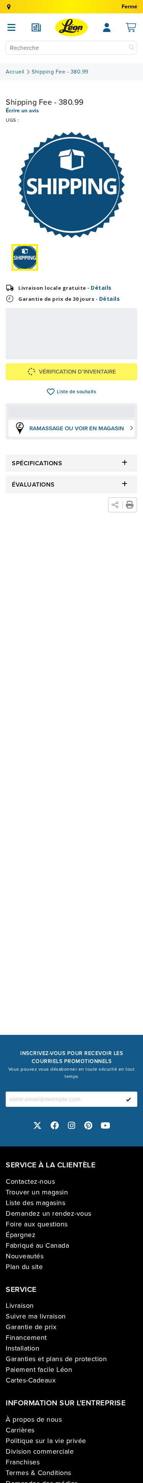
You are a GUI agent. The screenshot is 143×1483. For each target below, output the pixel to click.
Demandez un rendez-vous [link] (49, 1213)
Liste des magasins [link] (35, 1203)
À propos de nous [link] (34, 1419)
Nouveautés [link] (24, 1256)
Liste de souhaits (51, 391)
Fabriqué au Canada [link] (37, 1245)
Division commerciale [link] (40, 1451)
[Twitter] (37, 1125)
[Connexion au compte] (106, 27)
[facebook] (54, 1125)
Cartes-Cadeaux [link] (31, 1380)
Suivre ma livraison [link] (36, 1316)
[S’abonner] (128, 1099)
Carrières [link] (20, 1430)
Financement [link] (26, 1338)
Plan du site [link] (24, 1267)
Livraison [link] (20, 1306)
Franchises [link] (23, 1462)
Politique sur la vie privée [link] (46, 1441)
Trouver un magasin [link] (37, 1192)
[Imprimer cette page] (129, 505)
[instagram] (71, 1125)
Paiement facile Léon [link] (39, 1369)
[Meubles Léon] (71, 27)
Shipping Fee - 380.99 (60, 72)
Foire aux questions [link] (37, 1224)
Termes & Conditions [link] (38, 1473)
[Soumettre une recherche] (131, 48)
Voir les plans (113, 349)
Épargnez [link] (20, 1235)
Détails (101, 287)
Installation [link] (22, 1348)
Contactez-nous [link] (30, 1181)
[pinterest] (88, 1125)
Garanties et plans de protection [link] (56, 1359)
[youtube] (105, 1125)
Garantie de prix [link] (31, 1327)
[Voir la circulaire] (36, 27)
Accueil (15, 72)
